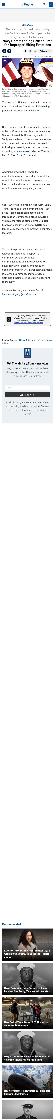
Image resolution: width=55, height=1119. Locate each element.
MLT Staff (7, 56)
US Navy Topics (27, 25)
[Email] (35, 51)
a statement (23, 151)
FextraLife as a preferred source (28, 323)
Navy (36, 110)
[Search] (44, 4)
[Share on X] (30, 51)
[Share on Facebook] (25, 51)
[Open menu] (3, 4)
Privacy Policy (21, 410)
